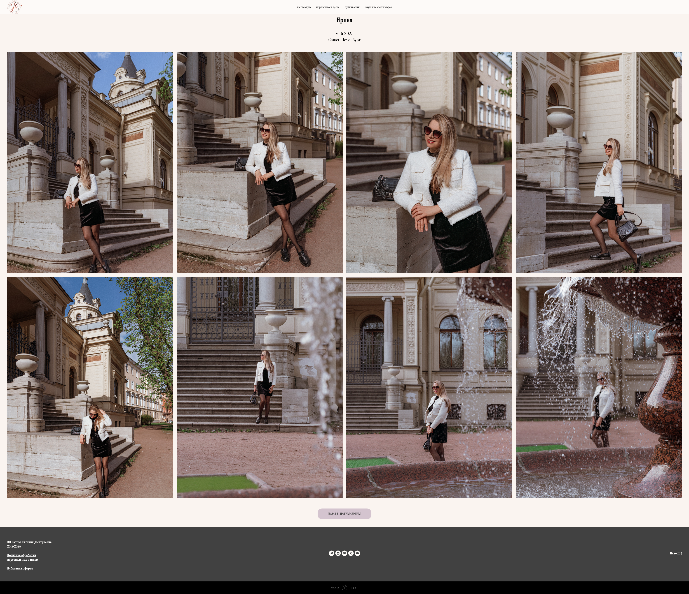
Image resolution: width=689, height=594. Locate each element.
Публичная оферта (20, 568)
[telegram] (331, 553)
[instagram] (338, 553)
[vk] (344, 553)
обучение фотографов (378, 7)
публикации (352, 7)
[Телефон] (351, 553)
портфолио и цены (327, 7)
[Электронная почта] (357, 553)
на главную (304, 7)
